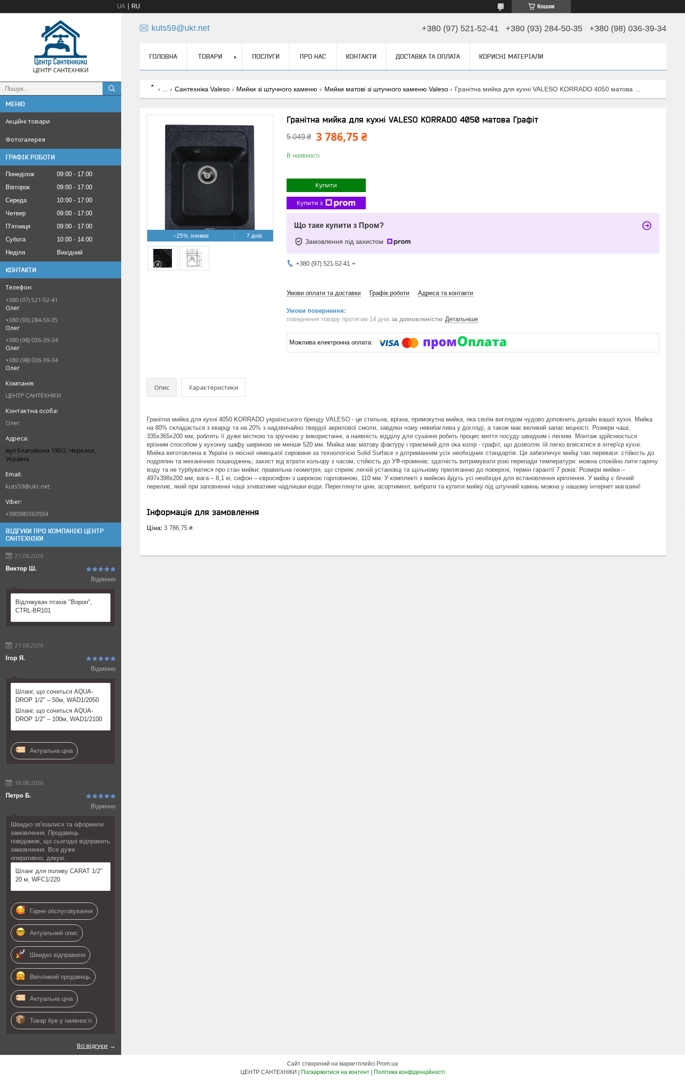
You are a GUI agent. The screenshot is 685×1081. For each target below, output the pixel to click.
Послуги (266, 56)
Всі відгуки (92, 1045)
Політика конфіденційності (409, 1072)
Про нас (313, 56)
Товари (210, 56)
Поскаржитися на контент (335, 1072)
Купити (326, 185)
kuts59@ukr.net (28, 486)
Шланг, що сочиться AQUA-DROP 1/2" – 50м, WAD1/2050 (57, 695)
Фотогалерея (25, 139)
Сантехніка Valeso (202, 89)
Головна (163, 56)
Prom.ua (387, 1063)
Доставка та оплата (428, 56)
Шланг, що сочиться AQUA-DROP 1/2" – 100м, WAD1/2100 (58, 715)
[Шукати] (112, 89)
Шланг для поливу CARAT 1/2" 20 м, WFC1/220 (59, 875)
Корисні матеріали (511, 56)
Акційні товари (28, 121)
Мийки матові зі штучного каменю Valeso (386, 89)
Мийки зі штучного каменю (276, 89)
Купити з (310, 203)
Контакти (361, 56)
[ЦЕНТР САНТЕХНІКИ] (60, 43)
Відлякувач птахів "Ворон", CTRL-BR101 (53, 606)
